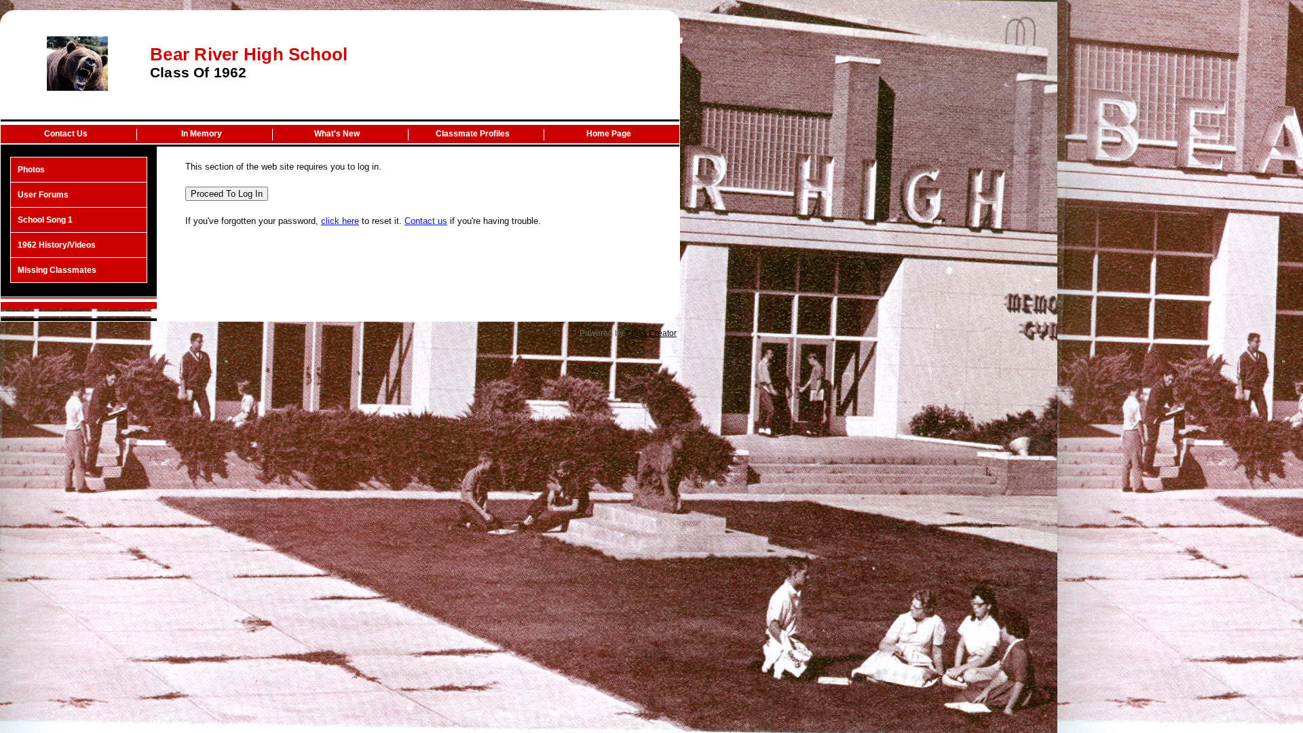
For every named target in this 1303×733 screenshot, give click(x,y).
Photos (31, 169)
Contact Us (66, 133)
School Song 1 (45, 220)
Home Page (608, 133)
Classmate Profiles (473, 133)
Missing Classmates (57, 270)
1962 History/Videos (57, 245)
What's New (337, 133)
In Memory (201, 133)
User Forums (43, 195)
